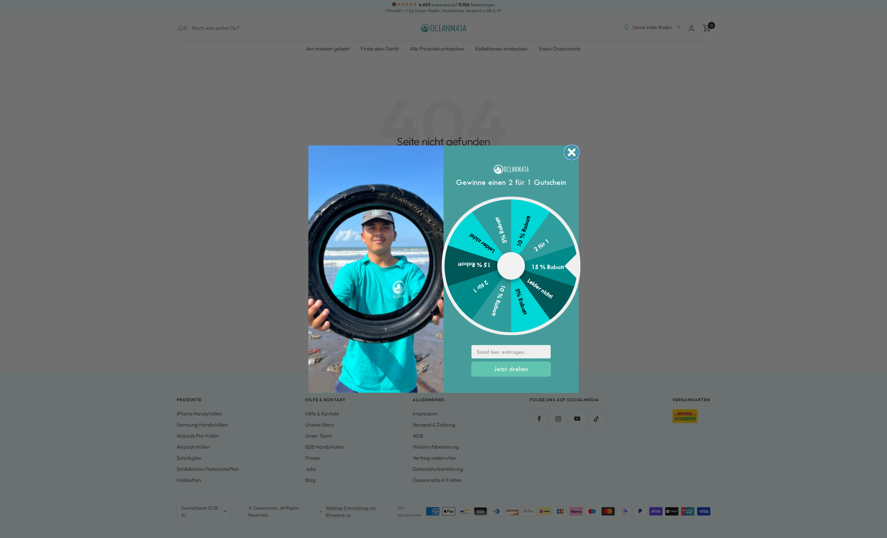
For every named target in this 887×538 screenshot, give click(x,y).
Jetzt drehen (511, 369)
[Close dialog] (572, 152)
